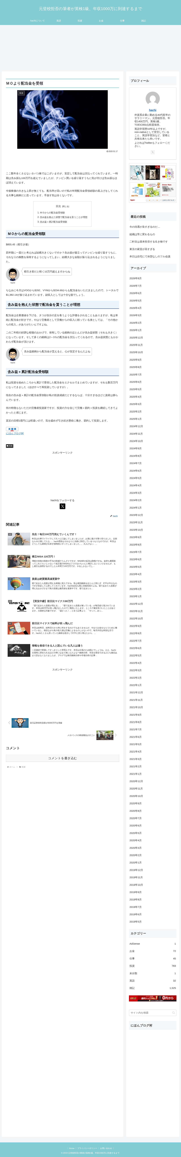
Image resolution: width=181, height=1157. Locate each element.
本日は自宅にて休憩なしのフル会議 (150, 256)
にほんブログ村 (15, 433)
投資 (10, 446)
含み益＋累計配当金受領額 (53, 221)
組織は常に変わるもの (142, 234)
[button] (173, 1012)
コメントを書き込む (62, 758)
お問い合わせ (106, 1148)
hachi (152, 110)
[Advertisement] (90, 48)
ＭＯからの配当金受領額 (52, 212)
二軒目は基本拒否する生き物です (149, 241)
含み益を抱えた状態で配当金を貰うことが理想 (63, 217)
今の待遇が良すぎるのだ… (145, 226)
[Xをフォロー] (62, 506)
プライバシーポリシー (87, 1148)
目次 (58, 206)
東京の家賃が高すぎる (142, 249)
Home (71, 1148)
